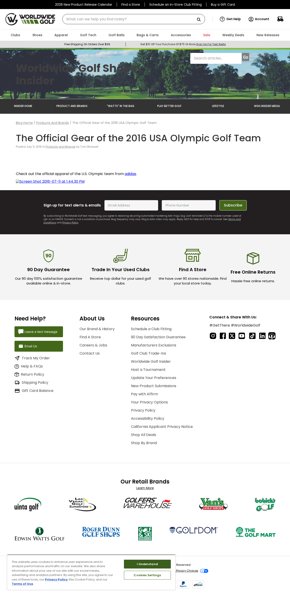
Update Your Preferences (153, 377)
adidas (130, 173)
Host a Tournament (148, 369)
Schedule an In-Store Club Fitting (175, 4)
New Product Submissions (153, 386)
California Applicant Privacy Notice (162, 426)
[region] (91, 572)
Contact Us (90, 353)
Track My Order (36, 358)
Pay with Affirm (144, 394)
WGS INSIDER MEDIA (267, 106)
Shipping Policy (35, 382)
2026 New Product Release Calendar (83, 4)
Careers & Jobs (93, 345)
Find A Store (90, 337)
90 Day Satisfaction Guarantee (158, 337)
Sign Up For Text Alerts (211, 44)
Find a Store (130, 4)
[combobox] (133, 19)
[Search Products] (200, 20)
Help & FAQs (32, 366)
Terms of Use (22, 584)
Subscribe (233, 205)
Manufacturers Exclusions (153, 345)
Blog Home (24, 123)
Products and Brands (52, 123)
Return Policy (32, 374)
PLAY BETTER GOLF (169, 106)
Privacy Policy (70, 222)
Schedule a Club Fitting (151, 329)
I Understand (147, 564)
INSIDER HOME (23, 106)
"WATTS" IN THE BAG (120, 106)
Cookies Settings (147, 575)
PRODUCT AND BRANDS (71, 106)
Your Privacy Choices (183, 571)
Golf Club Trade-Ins (148, 353)
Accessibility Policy (147, 418)
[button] (230, 19)
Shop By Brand (144, 442)
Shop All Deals (143, 434)
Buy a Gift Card (223, 4)
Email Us (30, 346)
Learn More (145, 488)
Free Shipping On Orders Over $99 (87, 44)
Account (262, 19)
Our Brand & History (97, 329)
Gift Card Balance (37, 390)
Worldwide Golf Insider (151, 361)
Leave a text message (40, 332)
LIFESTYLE (218, 106)
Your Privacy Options (149, 402)
